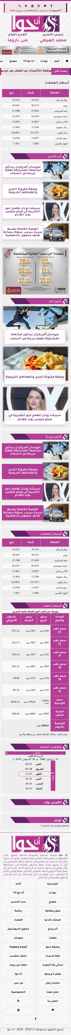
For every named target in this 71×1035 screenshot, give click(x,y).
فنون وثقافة (52, 911)
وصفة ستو (53, 947)
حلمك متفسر (18, 956)
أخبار (56, 61)
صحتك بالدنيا (52, 920)
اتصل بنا (53, 1001)
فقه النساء (52, 956)
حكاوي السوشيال (18, 929)
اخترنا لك (55, 301)
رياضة (18, 911)
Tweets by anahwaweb (55, 826)
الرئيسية (52, 884)
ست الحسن (18, 902)
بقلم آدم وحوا (52, 974)
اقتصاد (18, 920)
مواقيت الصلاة (51, 747)
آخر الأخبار (55, 156)
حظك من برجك (18, 965)
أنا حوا (18, 974)
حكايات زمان (52, 983)
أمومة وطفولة (18, 947)
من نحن (18, 983)
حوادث (44, 61)
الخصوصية (18, 992)
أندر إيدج (53, 929)
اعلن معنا (53, 992)
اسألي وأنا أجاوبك (52, 965)
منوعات (18, 938)
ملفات (53, 938)
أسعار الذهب (52, 606)
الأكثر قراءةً (53, 437)
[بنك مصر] (35, 50)
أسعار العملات (50, 534)
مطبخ (13, 61)
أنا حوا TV (28, 61)
